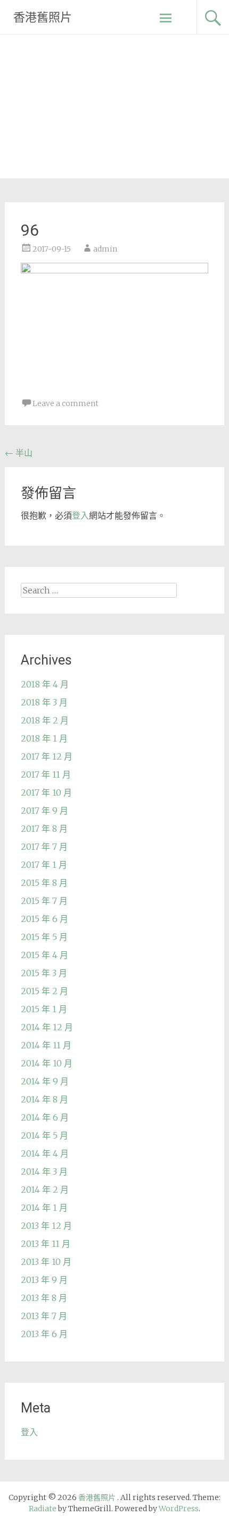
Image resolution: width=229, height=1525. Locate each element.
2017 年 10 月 (46, 792)
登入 (80, 515)
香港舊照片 (42, 17)
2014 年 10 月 (46, 1063)
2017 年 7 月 (44, 846)
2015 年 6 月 (44, 919)
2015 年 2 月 (44, 991)
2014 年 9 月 (45, 1081)
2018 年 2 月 (45, 720)
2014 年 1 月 (44, 1207)
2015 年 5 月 (44, 937)
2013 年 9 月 (44, 1279)
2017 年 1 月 (44, 864)
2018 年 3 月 (44, 702)
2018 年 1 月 (44, 738)
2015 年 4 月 (44, 955)
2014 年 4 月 (45, 1153)
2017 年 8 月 (44, 828)
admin (105, 249)
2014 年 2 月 (45, 1189)
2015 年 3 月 (44, 973)
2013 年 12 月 (46, 1225)
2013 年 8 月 (44, 1298)
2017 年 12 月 (46, 756)
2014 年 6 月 (45, 1117)
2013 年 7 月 (44, 1316)
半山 (18, 452)
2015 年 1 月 (44, 1009)
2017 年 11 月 (46, 774)
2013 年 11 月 (45, 1243)
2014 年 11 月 (46, 1045)
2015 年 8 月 (44, 882)
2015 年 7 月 (44, 900)
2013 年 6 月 (44, 1334)
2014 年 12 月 (47, 1027)
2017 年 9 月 (44, 810)
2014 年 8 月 (44, 1099)
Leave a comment (65, 403)
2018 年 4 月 (45, 684)
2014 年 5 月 (44, 1135)
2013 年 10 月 (46, 1261)
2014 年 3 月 (44, 1171)
